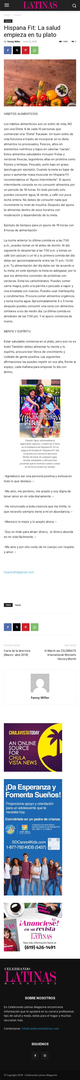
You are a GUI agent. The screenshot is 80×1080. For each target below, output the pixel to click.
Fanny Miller (13, 41)
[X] (17, 50)
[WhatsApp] (34, 50)
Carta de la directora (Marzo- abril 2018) (17, 653)
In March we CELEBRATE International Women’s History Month (60, 655)
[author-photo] (40, 692)
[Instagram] (45, 1055)
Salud (18, 604)
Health (17, 14)
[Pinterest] (26, 50)
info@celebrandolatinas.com (40, 1028)
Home (7, 14)
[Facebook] (8, 50)
